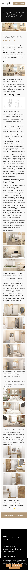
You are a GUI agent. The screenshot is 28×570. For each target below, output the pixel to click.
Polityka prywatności (14, 567)
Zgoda (8, 565)
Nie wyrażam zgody (17, 565)
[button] (3, 3)
